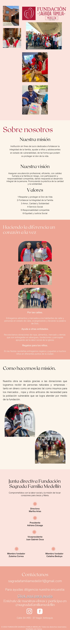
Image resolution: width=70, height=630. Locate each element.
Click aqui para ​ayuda (35, 596)
